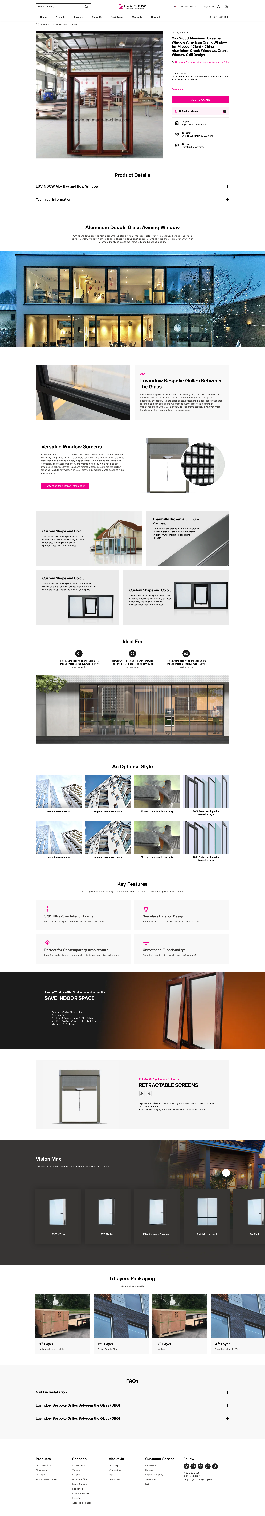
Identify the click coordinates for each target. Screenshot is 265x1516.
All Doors (40, 1474)
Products (47, 24)
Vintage (76, 1470)
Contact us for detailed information (65, 486)
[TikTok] (215, 1466)
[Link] (132, 7)
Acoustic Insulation (81, 1503)
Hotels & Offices (80, 1479)
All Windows (61, 24)
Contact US (114, 1479)
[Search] (86, 7)
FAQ (147, 1484)
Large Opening (79, 1484)
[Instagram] (208, 1466)
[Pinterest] (193, 1466)
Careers (149, 1470)
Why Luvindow (116, 1470)
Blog (111, 1474)
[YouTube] (201, 1466)
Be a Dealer (151, 1465)
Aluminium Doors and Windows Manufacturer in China (202, 62)
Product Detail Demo (46, 1479)
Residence (77, 1488)
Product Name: (179, 73)
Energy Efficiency (154, 1474)
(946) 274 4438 (191, 1476)
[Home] (37, 24)
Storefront (77, 1498)
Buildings (77, 1474)
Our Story (113, 1465)
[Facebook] (186, 1466)
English (207, 7)
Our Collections (43, 1465)
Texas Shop (151, 1479)
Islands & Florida (80, 1493)
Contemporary (79, 1465)
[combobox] (63, 7)
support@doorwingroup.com (198, 1479)
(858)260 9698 (191, 1472)
